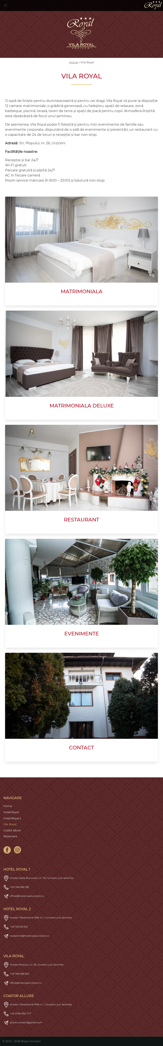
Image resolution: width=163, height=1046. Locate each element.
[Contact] (81, 696)
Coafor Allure (12, 830)
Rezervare (10, 836)
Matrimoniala (82, 291)
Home (73, 62)
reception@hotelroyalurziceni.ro (29, 935)
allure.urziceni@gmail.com (26, 1022)
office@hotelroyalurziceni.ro (27, 896)
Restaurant (81, 520)
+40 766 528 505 (19, 973)
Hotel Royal (11, 812)
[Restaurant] (81, 468)
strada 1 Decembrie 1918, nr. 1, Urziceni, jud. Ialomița (41, 917)
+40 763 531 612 (19, 926)
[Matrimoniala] (81, 240)
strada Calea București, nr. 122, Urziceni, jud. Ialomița (41, 878)
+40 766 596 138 (19, 887)
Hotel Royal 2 (12, 818)
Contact (81, 748)
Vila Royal (9, 824)
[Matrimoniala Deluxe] (81, 354)
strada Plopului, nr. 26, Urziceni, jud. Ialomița (36, 964)
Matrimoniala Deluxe (81, 406)
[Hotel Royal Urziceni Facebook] (7, 850)
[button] (5, 5)
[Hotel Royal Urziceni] (153, 5)
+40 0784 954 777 (20, 1013)
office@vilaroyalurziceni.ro (26, 982)
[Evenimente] (81, 582)
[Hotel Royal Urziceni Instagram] (17, 850)
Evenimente (81, 634)
